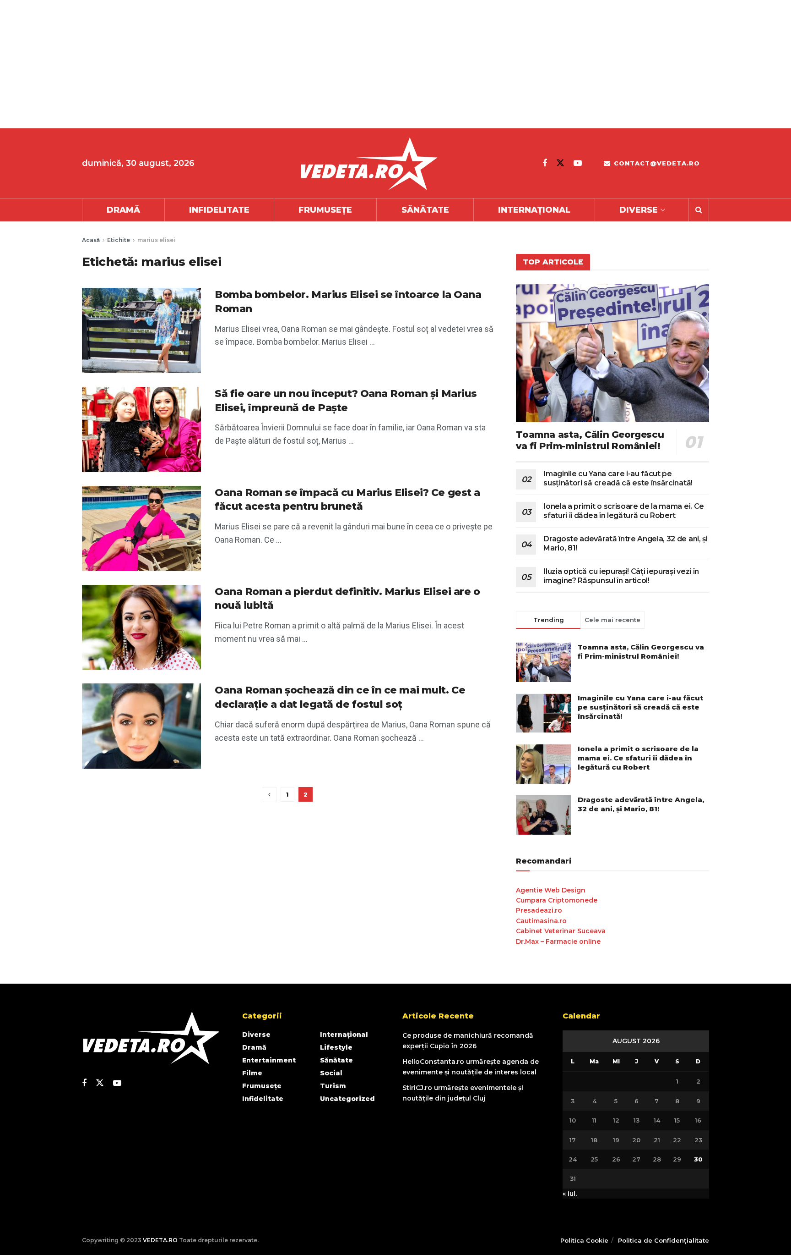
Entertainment (269, 1060)
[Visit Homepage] (368, 163)
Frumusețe (325, 210)
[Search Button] (698, 209)
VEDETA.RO (160, 1240)
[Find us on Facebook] (544, 163)
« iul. (570, 1193)
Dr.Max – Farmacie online (558, 941)
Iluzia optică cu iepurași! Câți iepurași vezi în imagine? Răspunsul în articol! (621, 576)
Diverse (638, 210)
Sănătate (425, 210)
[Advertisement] (274, 64)
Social (331, 1073)
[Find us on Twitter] (560, 163)
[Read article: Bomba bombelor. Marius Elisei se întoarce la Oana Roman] (141, 330)
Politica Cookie (584, 1240)
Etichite (118, 240)
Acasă (91, 240)
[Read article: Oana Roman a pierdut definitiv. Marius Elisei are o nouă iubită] (141, 627)
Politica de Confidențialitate (663, 1240)
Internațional (534, 210)
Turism (333, 1086)
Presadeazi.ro (539, 910)
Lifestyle (336, 1047)
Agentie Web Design (550, 890)
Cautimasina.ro (541, 921)
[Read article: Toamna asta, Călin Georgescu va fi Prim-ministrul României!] (612, 353)
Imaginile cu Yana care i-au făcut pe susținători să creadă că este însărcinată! (618, 478)
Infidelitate (219, 210)
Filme (252, 1073)
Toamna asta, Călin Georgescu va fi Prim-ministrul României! (590, 440)
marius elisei (156, 240)
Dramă (123, 210)
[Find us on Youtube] (578, 163)
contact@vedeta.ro (656, 163)
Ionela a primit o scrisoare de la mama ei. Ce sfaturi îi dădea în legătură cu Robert (623, 511)
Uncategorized (347, 1099)
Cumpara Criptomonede (556, 900)
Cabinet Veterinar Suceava (561, 931)
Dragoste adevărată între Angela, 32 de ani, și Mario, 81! (641, 804)
